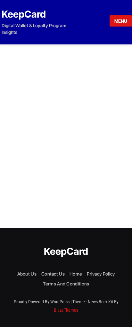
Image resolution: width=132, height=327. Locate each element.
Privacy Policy (101, 273)
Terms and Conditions (66, 283)
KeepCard (24, 14)
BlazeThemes (66, 310)
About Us (27, 273)
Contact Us (53, 273)
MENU (120, 21)
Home (76, 273)
